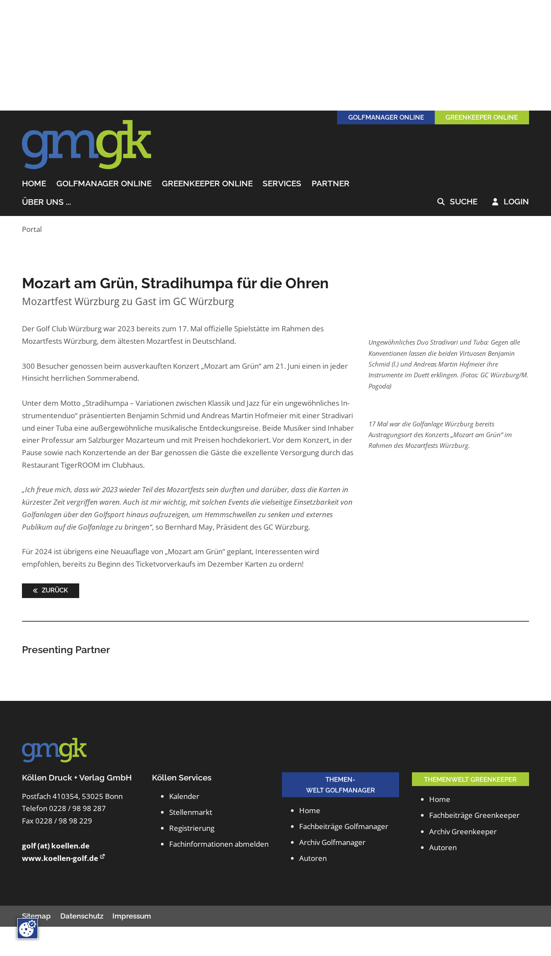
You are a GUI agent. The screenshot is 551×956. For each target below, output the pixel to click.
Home (34, 183)
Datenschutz (81, 916)
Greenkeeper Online (207, 183)
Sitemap (36, 916)
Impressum (131, 916)
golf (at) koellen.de (56, 846)
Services (282, 183)
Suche (457, 201)
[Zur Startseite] (86, 145)
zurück (54, 590)
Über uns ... (46, 202)
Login (510, 201)
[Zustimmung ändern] (27, 928)
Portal (32, 229)
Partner (331, 183)
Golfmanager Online (104, 183)
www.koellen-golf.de (60, 858)
